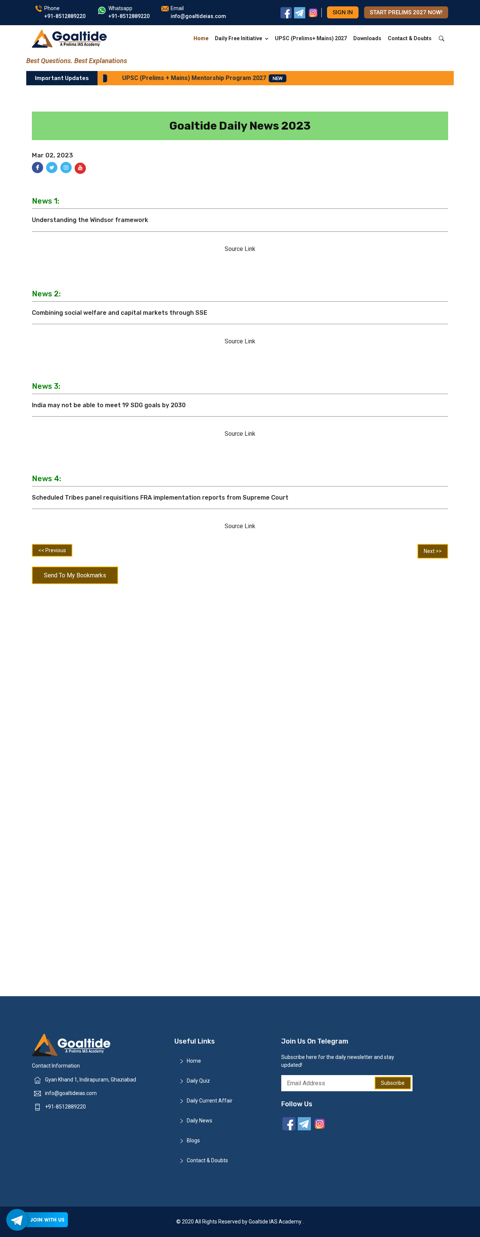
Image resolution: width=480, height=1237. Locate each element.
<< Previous (52, 550)
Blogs (193, 1140)
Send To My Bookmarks (75, 575)
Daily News (199, 1121)
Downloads (367, 38)
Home (201, 38)
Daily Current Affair (209, 1101)
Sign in (343, 12)
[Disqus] (240, 686)
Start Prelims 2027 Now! (406, 12)
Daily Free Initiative (238, 38)
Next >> (433, 551)
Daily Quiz (198, 1081)
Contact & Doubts (410, 38)
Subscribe (393, 1083)
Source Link (240, 248)
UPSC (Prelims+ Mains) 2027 (311, 38)
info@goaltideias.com (71, 1093)
